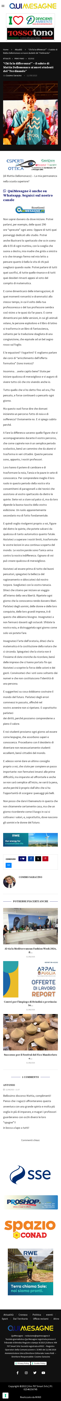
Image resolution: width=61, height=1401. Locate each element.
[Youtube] (43, 1373)
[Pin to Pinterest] (45, 858)
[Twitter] (35, 1373)
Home (5, 49)
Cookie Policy (39, 1363)
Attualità (18, 49)
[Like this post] (23, 858)
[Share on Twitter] (38, 858)
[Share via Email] (9, 865)
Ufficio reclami (40, 1318)
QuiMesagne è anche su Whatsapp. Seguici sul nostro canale (28, 195)
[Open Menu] (3, 6)
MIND (38, 1397)
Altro (56, 1318)
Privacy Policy (23, 1363)
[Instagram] (26, 1373)
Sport (5, 1318)
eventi (49, 1314)
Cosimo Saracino (14, 75)
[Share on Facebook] (31, 858)
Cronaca (23, 1314)
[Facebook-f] (18, 1373)
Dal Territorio (20, 1318)
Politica (37, 1314)
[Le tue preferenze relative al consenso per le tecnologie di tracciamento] (5, 1396)
